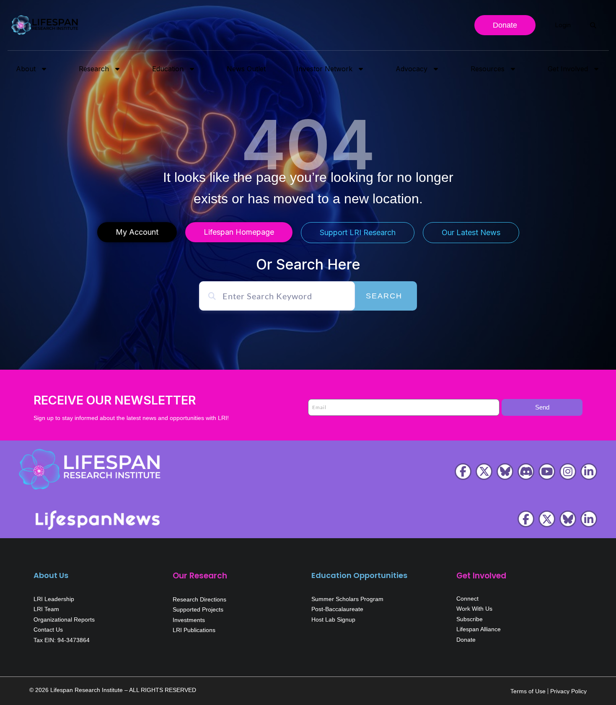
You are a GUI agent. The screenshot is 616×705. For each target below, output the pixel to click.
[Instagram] (567, 471)
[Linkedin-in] (588, 471)
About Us (51, 575)
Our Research (200, 575)
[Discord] (526, 471)
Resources (488, 69)
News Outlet (246, 69)
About (26, 69)
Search (384, 296)
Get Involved (568, 69)
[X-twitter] (484, 471)
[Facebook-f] (463, 471)
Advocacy (411, 69)
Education (168, 69)
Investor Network (324, 69)
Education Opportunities (359, 575)
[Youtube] (546, 471)
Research (94, 69)
